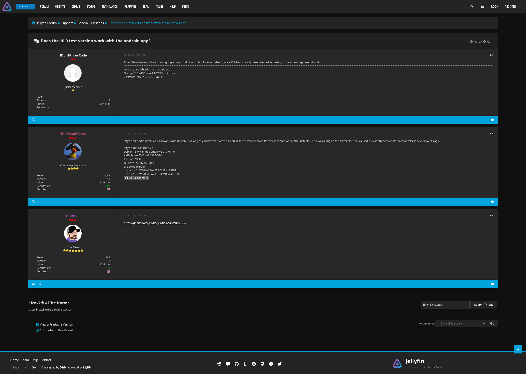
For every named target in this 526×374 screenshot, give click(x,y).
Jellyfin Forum (47, 23)
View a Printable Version (56, 324)
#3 (491, 215)
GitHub (76, 6)
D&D (63, 367)
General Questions (90, 23)
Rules (159, 6)
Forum (44, 6)
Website (60, 6)
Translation (110, 6)
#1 (491, 54)
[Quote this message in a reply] (492, 120)
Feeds (185, 6)
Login (494, 6)
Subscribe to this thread (56, 330)
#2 (491, 133)
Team (146, 6)
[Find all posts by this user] (33, 120)
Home (14, 360)
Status (91, 6)
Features (130, 6)
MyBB (87, 367)
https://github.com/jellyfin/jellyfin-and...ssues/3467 (155, 223)
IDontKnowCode (73, 55)
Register (510, 6)
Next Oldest (39, 302)
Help (173, 6)
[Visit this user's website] (33, 284)
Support (67, 23)
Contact (45, 360)
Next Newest (58, 302)
